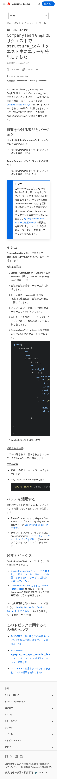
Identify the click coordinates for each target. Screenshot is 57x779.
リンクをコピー (32, 69)
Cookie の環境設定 (41, 767)
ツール (42, 23)
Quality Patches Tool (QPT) (19, 104)
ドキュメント (14, 23)
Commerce (30, 23)
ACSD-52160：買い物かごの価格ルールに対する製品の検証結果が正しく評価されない (30, 640)
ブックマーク (15, 69)
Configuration (22, 76)
